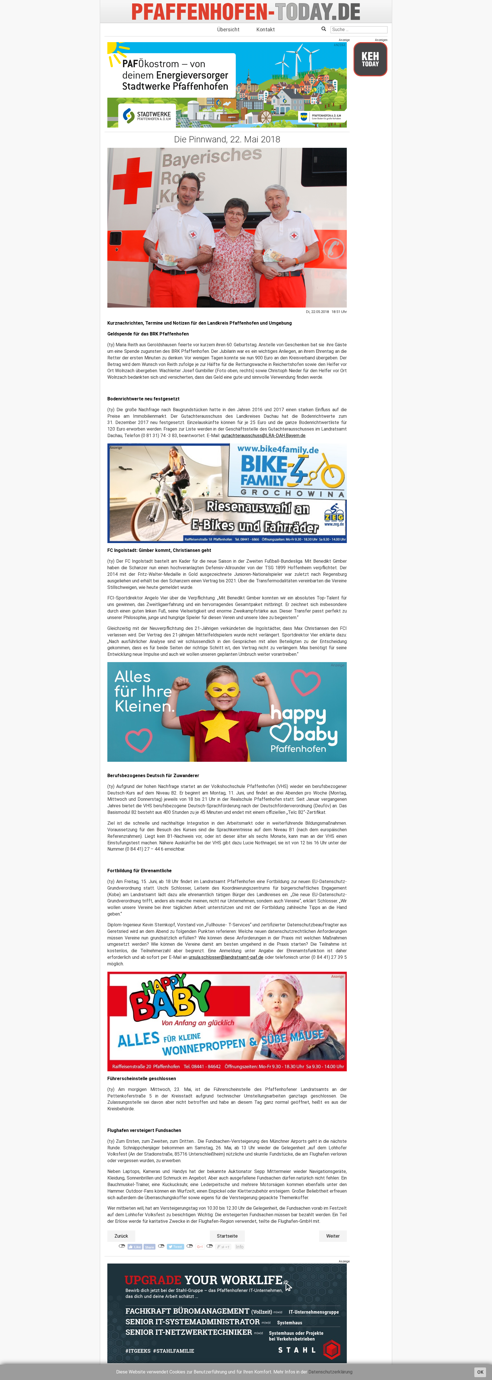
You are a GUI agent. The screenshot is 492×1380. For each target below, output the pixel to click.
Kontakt (266, 29)
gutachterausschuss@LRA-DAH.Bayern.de (263, 435)
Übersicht (228, 29)
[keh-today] (370, 59)
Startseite (227, 1236)
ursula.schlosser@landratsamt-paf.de (226, 957)
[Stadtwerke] (227, 85)
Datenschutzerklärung (330, 1372)
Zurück (121, 1236)
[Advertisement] (370, 166)
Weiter (333, 1236)
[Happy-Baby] (227, 712)
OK (480, 1372)
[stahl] (227, 1313)
